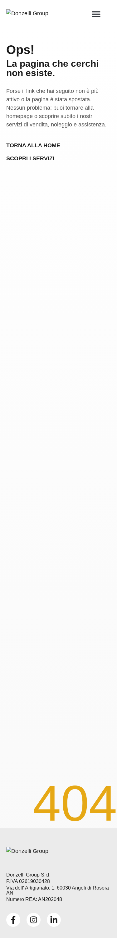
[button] (96, 14)
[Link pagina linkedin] (54, 920)
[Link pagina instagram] (34, 920)
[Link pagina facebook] (13, 920)
